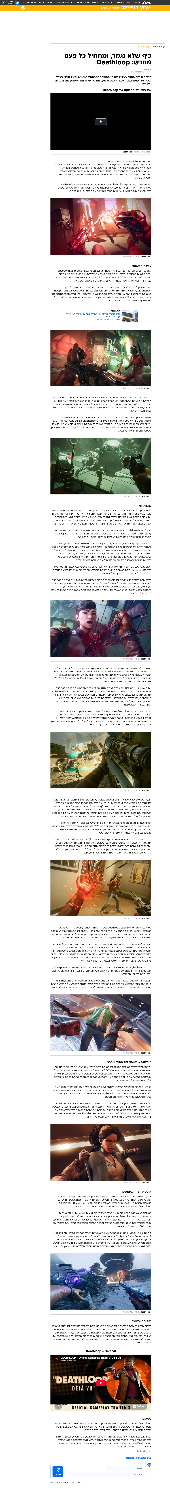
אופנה (50, 3)
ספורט (127, 3)
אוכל (87, 3)
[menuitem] (135, 2)
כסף (94, 3)
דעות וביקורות (107, 8)
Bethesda (141, 1451)
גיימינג (149, 1451)
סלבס (101, 3)
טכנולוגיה (60, 3)
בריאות (79, 3)
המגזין (116, 8)
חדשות (137, 3)
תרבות (109, 3)
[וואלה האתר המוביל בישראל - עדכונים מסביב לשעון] (146, 2)
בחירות (119, 3)
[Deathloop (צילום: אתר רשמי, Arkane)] (100, 228)
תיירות (70, 3)
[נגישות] (3, 2)
